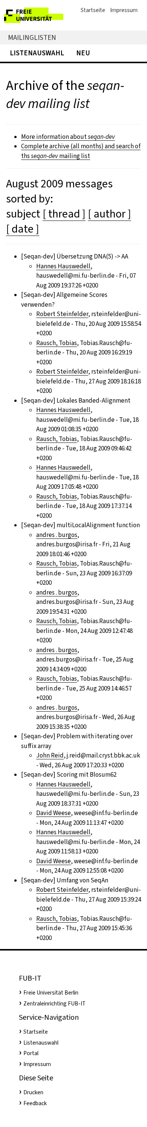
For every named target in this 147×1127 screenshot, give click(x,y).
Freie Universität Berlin (50, 992)
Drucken (33, 1092)
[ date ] (22, 228)
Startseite (93, 10)
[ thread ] (64, 213)
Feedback (35, 1103)
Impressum (124, 10)
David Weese (53, 813)
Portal (30, 1053)
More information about (68, 136)
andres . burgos (56, 535)
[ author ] (109, 213)
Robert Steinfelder (62, 314)
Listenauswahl (37, 53)
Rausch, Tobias (56, 343)
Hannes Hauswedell (63, 266)
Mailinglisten (32, 37)
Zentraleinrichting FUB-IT (54, 1003)
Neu (83, 53)
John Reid (50, 755)
